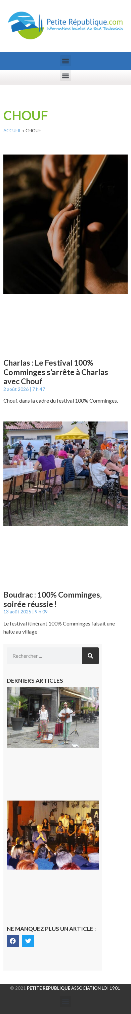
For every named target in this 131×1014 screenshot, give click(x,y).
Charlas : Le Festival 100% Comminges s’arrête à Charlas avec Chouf (55, 372)
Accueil (12, 130)
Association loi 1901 (73, 988)
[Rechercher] (90, 655)
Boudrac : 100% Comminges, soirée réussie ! (52, 599)
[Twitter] (28, 941)
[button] (65, 60)
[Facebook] (13, 941)
